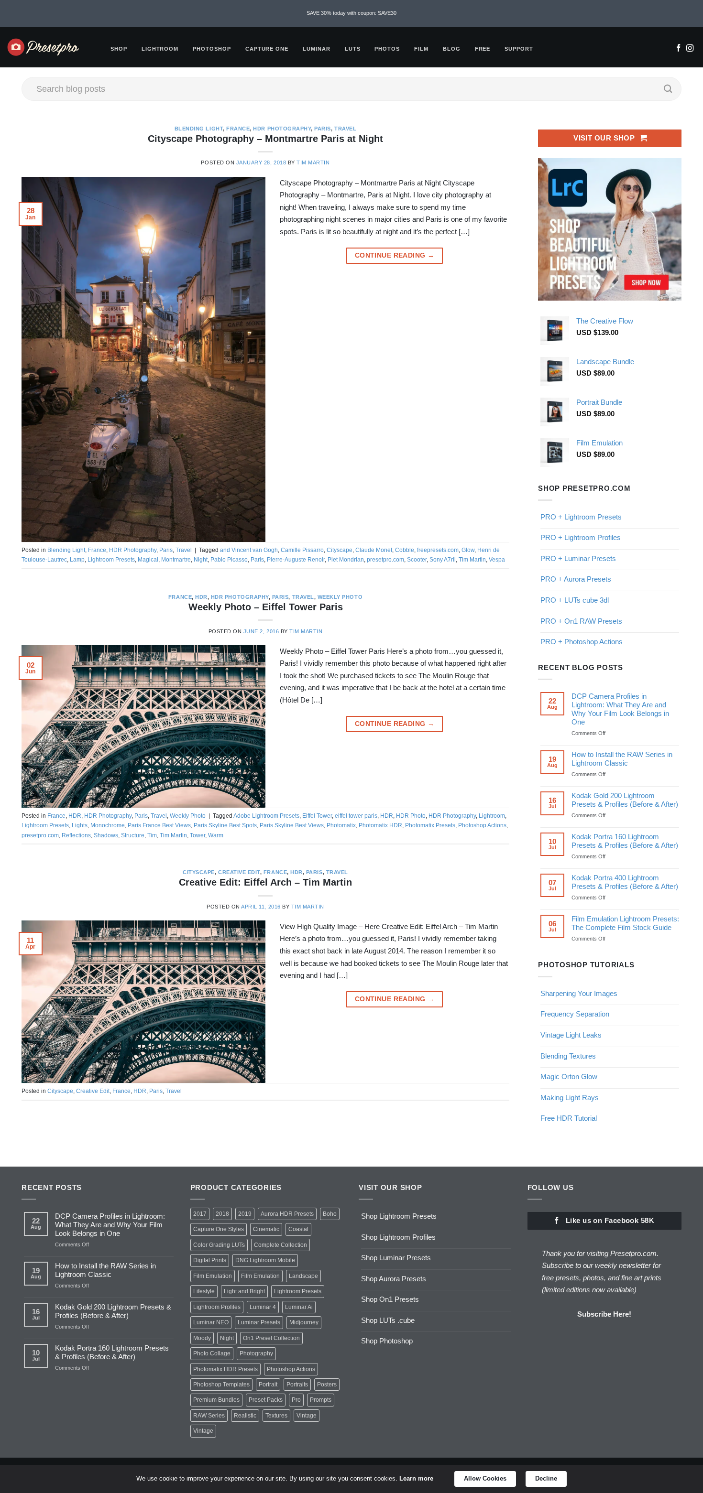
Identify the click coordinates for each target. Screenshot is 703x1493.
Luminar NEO (211, 1322)
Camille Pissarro (302, 550)
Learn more (416, 1478)
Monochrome (107, 825)
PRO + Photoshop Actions (581, 642)
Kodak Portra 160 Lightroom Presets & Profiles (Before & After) (624, 841)
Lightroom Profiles (217, 1307)
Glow (467, 550)
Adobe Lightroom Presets (266, 815)
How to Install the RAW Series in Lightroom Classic (621, 758)
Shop (118, 49)
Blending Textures (568, 1056)
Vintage (307, 1415)
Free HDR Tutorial (568, 1118)
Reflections (76, 835)
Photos (387, 49)
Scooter (417, 559)
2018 (222, 1214)
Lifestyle (204, 1291)
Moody (202, 1338)
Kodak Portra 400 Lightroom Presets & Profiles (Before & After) (624, 882)
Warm (215, 835)
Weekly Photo (340, 597)
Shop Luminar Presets (396, 1258)
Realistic (245, 1415)
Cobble (404, 550)
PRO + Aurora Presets (575, 579)
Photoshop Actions (482, 825)
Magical (148, 559)
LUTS (353, 49)
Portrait (268, 1384)
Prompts (320, 1399)
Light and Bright (244, 1291)
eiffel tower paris (356, 815)
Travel (345, 128)
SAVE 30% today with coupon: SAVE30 (351, 13)
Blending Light (199, 128)
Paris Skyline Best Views (292, 825)
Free (483, 49)
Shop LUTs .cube (388, 1320)
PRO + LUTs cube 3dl (574, 600)
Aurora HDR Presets (287, 1214)
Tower (197, 835)
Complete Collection (280, 1245)
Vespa (497, 559)
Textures (276, 1415)
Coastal (298, 1229)
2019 (245, 1214)
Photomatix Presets (430, 825)
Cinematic (266, 1229)
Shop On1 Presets (390, 1299)
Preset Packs (266, 1399)
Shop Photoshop (387, 1341)
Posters (327, 1384)
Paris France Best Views (159, 825)
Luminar (316, 49)
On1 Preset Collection (271, 1338)
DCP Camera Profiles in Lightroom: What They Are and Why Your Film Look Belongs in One (620, 709)
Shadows (106, 835)
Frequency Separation (574, 1014)
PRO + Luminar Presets (578, 558)
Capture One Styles (218, 1229)
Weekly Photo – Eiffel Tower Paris (265, 607)
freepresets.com (438, 550)
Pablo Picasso (229, 559)
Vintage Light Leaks (571, 1035)
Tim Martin (313, 162)
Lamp (77, 559)
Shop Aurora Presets (393, 1279)
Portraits (297, 1384)
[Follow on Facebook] (678, 49)
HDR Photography (282, 128)
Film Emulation (212, 1276)
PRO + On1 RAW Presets (581, 621)
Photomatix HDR (380, 825)
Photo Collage (212, 1353)
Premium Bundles (216, 1399)
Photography (256, 1353)
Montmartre (176, 559)
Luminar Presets (259, 1322)
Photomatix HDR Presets (225, 1369)
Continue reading (394, 255)
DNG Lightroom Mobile (265, 1260)
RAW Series (209, 1415)
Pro (296, 1399)
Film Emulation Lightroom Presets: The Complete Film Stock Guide (625, 923)
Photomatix (341, 825)
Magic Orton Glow (568, 1076)
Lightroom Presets (111, 559)
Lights (80, 825)
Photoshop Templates (221, 1384)
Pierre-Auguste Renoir (296, 559)
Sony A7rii (442, 559)
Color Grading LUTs (219, 1245)
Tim (152, 835)
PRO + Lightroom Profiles (580, 537)
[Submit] (668, 88)
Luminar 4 (263, 1307)
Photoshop (212, 49)
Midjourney (304, 1322)
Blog (452, 49)
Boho (330, 1214)
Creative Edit (239, 872)
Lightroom (160, 49)
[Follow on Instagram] (689, 49)
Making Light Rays (569, 1097)
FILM (421, 49)
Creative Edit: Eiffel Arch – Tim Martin (265, 882)
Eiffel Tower (317, 815)
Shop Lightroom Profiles (398, 1237)
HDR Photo (411, 815)
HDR (201, 597)
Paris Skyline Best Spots (225, 825)
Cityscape (339, 550)
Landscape (303, 1276)
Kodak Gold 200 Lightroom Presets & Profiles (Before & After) (624, 799)
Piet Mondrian (346, 559)
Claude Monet (373, 550)
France (238, 128)
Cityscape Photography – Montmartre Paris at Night (265, 138)
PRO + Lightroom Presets (581, 517)
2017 (200, 1214)
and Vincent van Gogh (249, 550)
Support (519, 49)
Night (201, 559)
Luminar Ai (299, 1307)
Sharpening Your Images (578, 993)
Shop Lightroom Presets (399, 1216)
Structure (132, 835)
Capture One (266, 49)
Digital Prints (209, 1260)
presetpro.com (385, 559)
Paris (322, 128)
